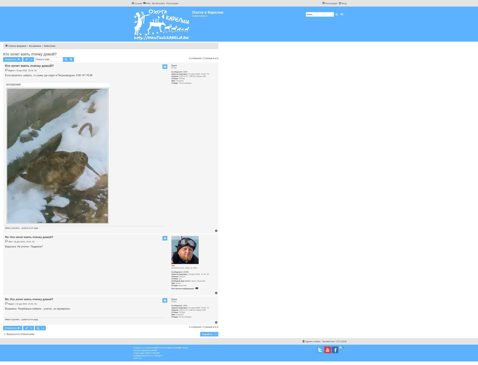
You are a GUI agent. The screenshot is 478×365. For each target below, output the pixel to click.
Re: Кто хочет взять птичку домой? (29, 237)
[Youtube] (327, 350)
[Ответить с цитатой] (164, 66)
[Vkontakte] (320, 350)
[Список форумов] (161, 24)
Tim (173, 266)
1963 (185, 72)
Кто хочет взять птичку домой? (30, 54)
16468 (186, 272)
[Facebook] (335, 350)
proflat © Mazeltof (152, 353)
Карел (174, 65)
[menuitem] (146, 3)
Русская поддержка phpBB (145, 350)
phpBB (154, 348)
